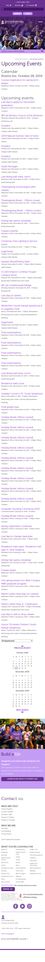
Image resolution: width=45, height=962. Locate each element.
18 (28, 663)
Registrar (18, 876)
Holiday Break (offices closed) (17, 417)
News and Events (21, 59)
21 (16, 666)
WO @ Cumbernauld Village (16, 285)
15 (19, 663)
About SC (4, 849)
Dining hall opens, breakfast (16, 220)
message (16, 928)
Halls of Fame (5, 882)
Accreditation (6, 831)
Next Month (22, 710)
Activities (4, 855)
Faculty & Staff (6, 814)
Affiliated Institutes (7, 868)
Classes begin (8, 570)
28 (16, 668)
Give (28, 14)
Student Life (33, 849)
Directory (18, 5)
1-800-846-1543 (22, 2)
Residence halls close (12, 383)
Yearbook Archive (35, 873)
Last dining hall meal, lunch (15, 176)
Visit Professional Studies (10, 839)
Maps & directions (24, 928)
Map (7, 5)
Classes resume (9, 231)
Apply (17, 14)
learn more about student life (22, 779)
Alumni (3, 865)
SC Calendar (30, 5)
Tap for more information (12, 51)
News (17, 865)
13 (13, 663)
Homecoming (20, 849)
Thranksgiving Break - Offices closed (21, 210)
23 (22, 666)
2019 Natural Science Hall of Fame (19, 136)
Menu (40, 22)
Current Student (7, 812)
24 (25, 666)
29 (19, 668)
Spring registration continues (16, 526)
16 (22, 663)
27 (13, 668)
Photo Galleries (21, 868)
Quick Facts (19, 871)
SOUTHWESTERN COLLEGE (16, 939)
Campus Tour (5, 873)
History (18, 857)
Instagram (29, 906)
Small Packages (9, 166)
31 (25, 668)
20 (13, 666)
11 (28, 661)
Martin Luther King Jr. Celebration (19, 604)
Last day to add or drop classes (17, 614)
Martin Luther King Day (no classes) (20, 594)
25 (28, 666)
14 (16, 663)
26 (31, 666)
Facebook (15, 906)
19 (31, 663)
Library (18, 859)
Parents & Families (8, 820)
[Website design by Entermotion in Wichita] (27, 939)
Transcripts (33, 860)
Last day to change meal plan (17, 536)
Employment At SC (7, 876)
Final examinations (11, 332)
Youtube (22, 906)
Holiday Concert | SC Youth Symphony (22, 393)
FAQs (3, 879)
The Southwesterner (36, 855)
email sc (8, 889)
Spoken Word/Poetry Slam (15, 261)
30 (22, 668)
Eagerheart (7, 251)
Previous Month (22, 648)
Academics (4, 852)
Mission (18, 862)
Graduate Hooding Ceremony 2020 (20, 509)
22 (19, 666)
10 (25, 661)
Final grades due (10, 407)
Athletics (4, 871)
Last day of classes (11, 295)
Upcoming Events (37, 59)
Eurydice (5, 125)
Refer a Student (21, 873)
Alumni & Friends (7, 817)
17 (25, 663)
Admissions (4, 862)
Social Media (20, 882)
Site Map (4, 828)
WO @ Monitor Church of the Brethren (22, 115)
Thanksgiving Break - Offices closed (20, 200)
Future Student (6, 809)
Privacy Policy (6, 834)
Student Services (35, 852)
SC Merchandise (21, 879)
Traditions (33, 858)
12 (31, 661)
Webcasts (33, 871)
